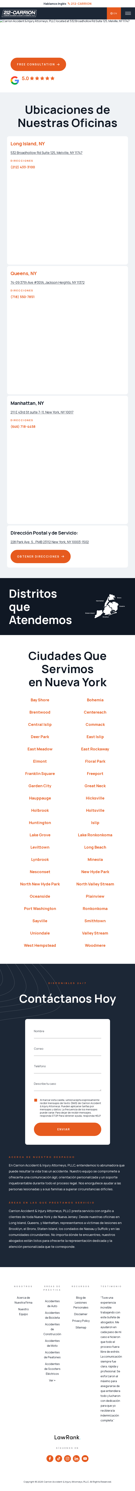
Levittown (39, 847)
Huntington (40, 822)
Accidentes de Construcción (52, 1329)
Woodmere (95, 945)
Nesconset (40, 871)
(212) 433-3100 (23, 167)
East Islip (95, 736)
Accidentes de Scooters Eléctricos (52, 1369)
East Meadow (40, 749)
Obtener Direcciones (38, 556)
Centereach (95, 712)
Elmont (40, 761)
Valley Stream (95, 933)
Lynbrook (40, 859)
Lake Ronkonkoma (95, 835)
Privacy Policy (81, 1321)
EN (115, 13)
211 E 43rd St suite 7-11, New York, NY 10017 (42, 412)
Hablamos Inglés (55, 4)
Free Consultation (36, 64)
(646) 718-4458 (23, 426)
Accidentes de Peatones (52, 1354)
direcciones (22, 160)
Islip (95, 822)
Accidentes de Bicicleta (52, 1315)
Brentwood (39, 712)
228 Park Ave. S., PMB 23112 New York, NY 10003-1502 (50, 542)
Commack (95, 724)
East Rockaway (95, 749)
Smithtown (95, 920)
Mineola (95, 859)
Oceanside (40, 896)
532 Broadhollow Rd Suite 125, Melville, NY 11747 (46, 152)
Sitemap (81, 1327)
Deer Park (40, 736)
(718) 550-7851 (23, 297)
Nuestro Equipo (23, 1311)
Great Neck (95, 785)
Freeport (95, 773)
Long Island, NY (28, 143)
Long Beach (95, 847)
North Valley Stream (95, 884)
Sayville (40, 920)
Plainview (95, 896)
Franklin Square (40, 773)
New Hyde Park (95, 871)
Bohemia (95, 700)
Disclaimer (81, 1314)
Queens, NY (24, 273)
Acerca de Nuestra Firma (23, 1300)
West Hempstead (40, 945)
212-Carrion (81, 4)
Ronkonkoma (95, 908)
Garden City (39, 785)
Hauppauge (40, 798)
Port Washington (40, 908)
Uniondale (40, 933)
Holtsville (95, 810)
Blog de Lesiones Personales (80, 1302)
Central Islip (40, 724)
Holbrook (40, 810)
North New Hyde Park (40, 884)
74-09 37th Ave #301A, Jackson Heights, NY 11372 (48, 282)
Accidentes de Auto (52, 1303)
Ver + (52, 1380)
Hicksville (95, 798)
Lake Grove (40, 835)
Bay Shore (40, 700)
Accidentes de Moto (52, 1343)
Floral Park (95, 761)
